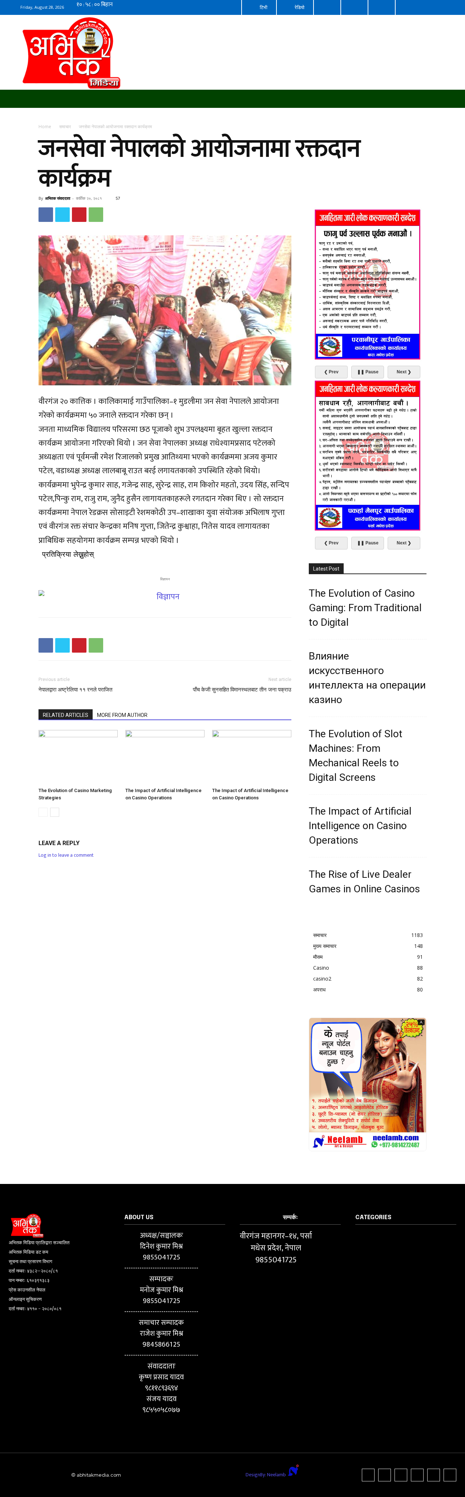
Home (45, 126)
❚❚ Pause (368, 371)
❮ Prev (331, 371)
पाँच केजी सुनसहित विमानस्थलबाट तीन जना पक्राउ (242, 689)
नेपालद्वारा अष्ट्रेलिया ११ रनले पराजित (75, 689)
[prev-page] (43, 812)
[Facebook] (46, 214)
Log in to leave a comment (66, 855)
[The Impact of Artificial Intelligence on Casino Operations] (165, 757)
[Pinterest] (79, 214)
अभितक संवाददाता (57, 198)
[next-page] (54, 812)
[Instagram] (384, 1475)
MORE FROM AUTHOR (122, 715)
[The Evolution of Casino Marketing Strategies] (78, 757)
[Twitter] (62, 214)
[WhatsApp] (96, 214)
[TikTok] (401, 1475)
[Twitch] (417, 1475)
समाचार (65, 126)
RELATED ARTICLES (65, 715)
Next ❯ (404, 371)
